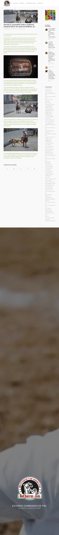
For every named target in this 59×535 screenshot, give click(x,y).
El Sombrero (48, 147)
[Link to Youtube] (8, 16)
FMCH (46, 163)
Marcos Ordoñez (49, 178)
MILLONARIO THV (49, 183)
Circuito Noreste (49, 137)
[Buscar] (15, 9)
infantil (47, 169)
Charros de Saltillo (49, 127)
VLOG (46, 219)
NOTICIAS (47, 188)
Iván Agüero (48, 171)
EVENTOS (47, 154)
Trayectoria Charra (49, 213)
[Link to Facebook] (4, 16)
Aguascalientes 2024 (50, 96)
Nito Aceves (48, 186)
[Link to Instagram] (6, 16)
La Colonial (48, 172)
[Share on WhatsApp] (20, 169)
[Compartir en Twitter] (14, 169)
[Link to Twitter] (10, 16)
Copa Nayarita (48, 143)
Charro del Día (48, 120)
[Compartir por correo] (34, 169)
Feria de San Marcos (50, 155)
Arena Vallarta (48, 104)
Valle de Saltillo (49, 217)
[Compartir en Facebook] (7, 169)
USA (46, 216)
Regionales (48, 197)
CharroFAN (47, 123)
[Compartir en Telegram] (27, 169)
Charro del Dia (48, 121)
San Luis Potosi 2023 (50, 202)
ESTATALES (48, 152)
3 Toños (47, 90)
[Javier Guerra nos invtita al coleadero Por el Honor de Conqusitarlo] (21, 16)
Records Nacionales (50, 191)
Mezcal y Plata (48, 182)
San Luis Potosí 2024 (50, 205)
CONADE (47, 141)
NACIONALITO (48, 185)
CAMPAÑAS (48, 106)
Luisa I (46, 177)
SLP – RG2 (47, 208)
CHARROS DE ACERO (50, 124)
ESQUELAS (48, 151)
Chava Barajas (48, 130)
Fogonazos (48, 165)
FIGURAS (47, 161)
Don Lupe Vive (48, 146)
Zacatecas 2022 (49, 220)
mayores (47, 180)
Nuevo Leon (48, 189)
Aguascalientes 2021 (50, 93)
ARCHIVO (47, 102)
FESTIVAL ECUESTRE (50, 158)
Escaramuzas (48, 149)
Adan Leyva (48, 92)
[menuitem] (8, 3)
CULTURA (47, 144)
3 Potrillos (47, 88)
